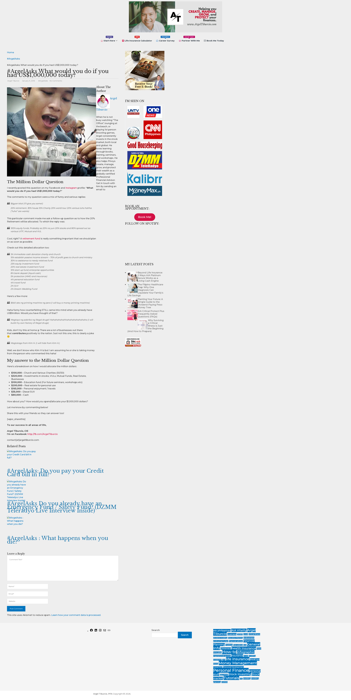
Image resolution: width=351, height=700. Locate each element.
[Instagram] (100, 631)
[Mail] (104, 631)
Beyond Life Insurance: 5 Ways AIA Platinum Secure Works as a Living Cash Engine (150, 276)
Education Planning (235, 638)
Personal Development (233, 667)
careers (240, 634)
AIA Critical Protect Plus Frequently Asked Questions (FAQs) (151, 314)
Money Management (238, 663)
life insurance (237, 659)
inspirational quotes (222, 656)
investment (217, 660)
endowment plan (220, 641)
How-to (229, 651)
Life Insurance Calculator (138, 39)
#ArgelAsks (43, 81)
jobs (223, 660)
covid (245, 634)
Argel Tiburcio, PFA (102, 694)
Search (156, 630)
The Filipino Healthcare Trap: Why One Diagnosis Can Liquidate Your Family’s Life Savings (145, 290)
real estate (224, 675)
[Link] (109, 631)
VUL (241, 679)
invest (246, 656)
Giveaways (225, 648)
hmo (259, 648)
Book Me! (144, 217)
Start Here (109, 39)
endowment (249, 638)
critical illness (254, 634)
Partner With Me (191, 39)
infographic (245, 652)
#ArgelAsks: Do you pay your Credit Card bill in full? (55, 473)
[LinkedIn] (95, 631)
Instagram (71, 188)
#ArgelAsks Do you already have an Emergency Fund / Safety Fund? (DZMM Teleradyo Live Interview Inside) (62, 507)
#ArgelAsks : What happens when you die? (57, 540)
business (232, 634)
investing (252, 656)
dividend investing (220, 638)
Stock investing (240, 674)
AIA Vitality (239, 630)
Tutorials (231, 678)
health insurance (243, 648)
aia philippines (222, 630)
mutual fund (218, 667)
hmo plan (217, 652)
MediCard (255, 659)
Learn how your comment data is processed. (76, 615)
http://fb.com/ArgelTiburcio (42, 434)
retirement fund (31, 238)
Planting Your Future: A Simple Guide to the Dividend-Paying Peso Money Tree (150, 303)
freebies (229, 645)
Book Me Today (215, 40)
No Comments (56, 81)
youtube (224, 682)
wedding (247, 679)
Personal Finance (231, 670)
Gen (245, 645)
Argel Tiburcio (13, 81)
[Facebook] (91, 631)
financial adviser (236, 641)
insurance (237, 655)
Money (215, 664)
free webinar (238, 645)
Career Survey (167, 39)
